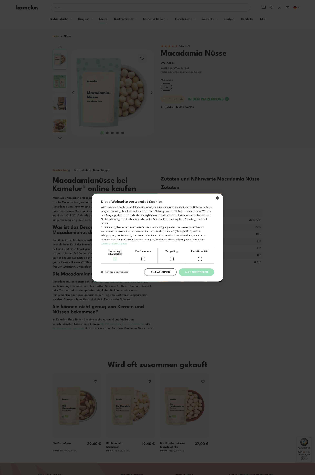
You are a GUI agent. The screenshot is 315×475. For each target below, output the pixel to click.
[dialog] (157, 237)
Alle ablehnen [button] (160, 272)
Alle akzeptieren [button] (196, 272)
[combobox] (217, 198)
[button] (114, 272)
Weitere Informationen (114, 243)
